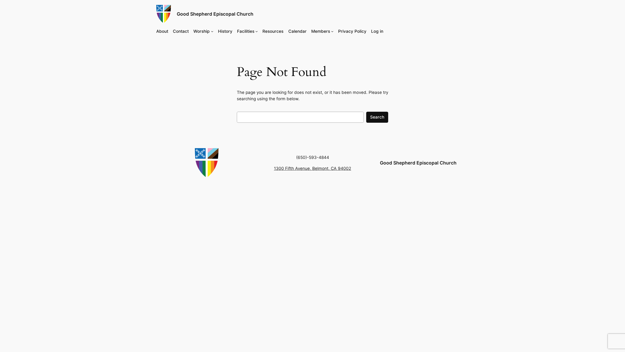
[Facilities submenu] (256, 31)
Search (377, 117)
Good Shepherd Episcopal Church (215, 14)
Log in (377, 31)
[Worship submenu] (212, 31)
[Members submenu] (332, 31)
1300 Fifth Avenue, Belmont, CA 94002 (312, 168)
